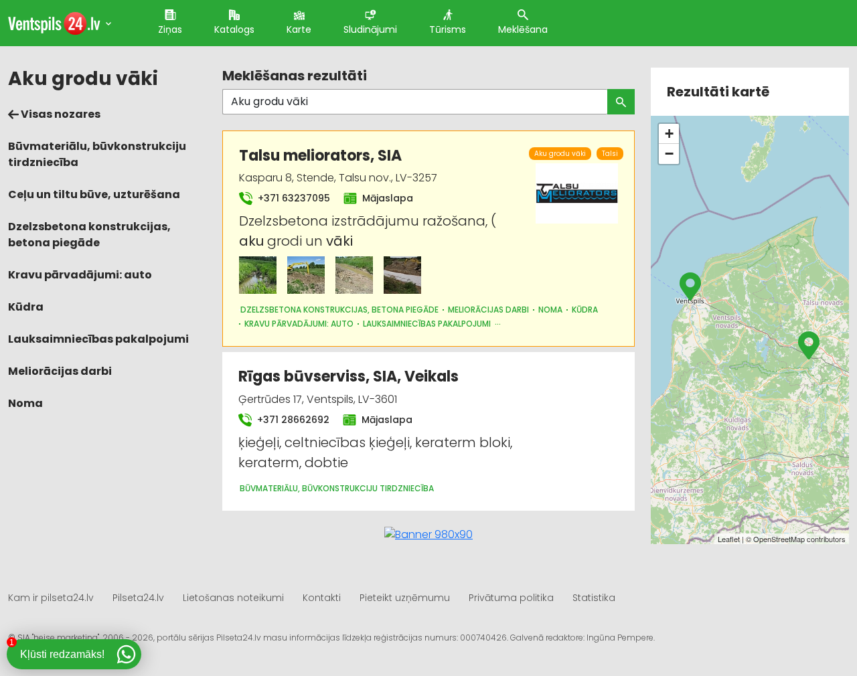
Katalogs (234, 29)
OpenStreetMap (779, 538)
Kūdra (26, 307)
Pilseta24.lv (138, 597)
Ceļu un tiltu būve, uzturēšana (94, 194)
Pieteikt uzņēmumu (405, 597)
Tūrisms (447, 29)
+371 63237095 (292, 198)
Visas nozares (59, 114)
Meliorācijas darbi (60, 371)
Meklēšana (523, 29)
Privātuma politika (511, 597)
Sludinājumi (370, 29)
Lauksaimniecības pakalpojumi (98, 339)
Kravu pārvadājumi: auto (80, 274)
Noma (25, 403)
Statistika (593, 597)
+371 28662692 (292, 419)
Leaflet (729, 538)
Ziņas (170, 29)
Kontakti (322, 597)
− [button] (669, 153)
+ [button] (669, 133)
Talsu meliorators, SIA (320, 155)
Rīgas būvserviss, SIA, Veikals (348, 376)
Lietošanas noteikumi (233, 597)
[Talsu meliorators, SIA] (258, 275)
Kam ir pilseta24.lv (51, 597)
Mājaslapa (386, 198)
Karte (299, 29)
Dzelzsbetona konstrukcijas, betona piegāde (89, 234)
